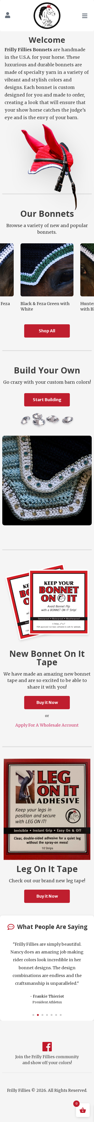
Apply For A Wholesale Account (47, 725)
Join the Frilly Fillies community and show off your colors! (47, 1059)
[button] (33, 1015)
